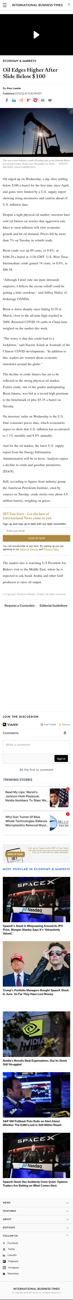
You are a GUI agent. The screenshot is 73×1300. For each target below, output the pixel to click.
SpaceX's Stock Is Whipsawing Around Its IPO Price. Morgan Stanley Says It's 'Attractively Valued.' (33, 929)
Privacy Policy (51, 549)
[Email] (42, 100)
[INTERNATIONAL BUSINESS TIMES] (37, 5)
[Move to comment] (50, 100)
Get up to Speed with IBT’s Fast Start (48, 848)
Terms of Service (29, 549)
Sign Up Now (15, 854)
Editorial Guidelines (53, 605)
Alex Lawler (14, 88)
